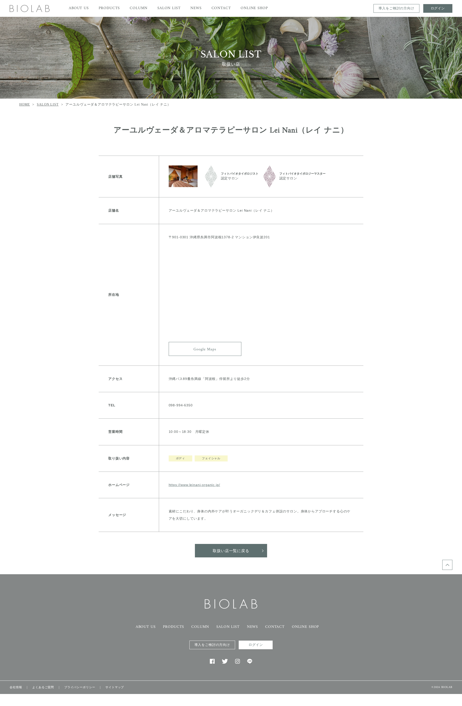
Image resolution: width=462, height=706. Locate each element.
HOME (24, 104)
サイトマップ (114, 687)
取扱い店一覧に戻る (231, 551)
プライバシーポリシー (79, 687)
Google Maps (204, 349)
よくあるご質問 (43, 687)
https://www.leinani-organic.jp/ (194, 485)
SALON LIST (47, 104)
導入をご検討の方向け (396, 8)
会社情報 (16, 687)
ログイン (438, 8)
